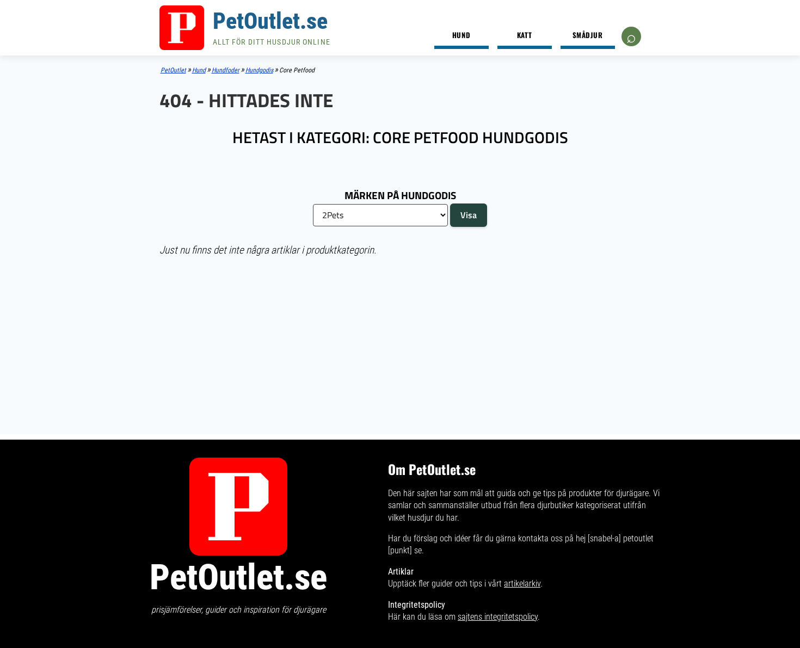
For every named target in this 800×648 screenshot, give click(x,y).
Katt (524, 34)
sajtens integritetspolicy (498, 617)
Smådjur (588, 34)
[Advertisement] (400, 344)
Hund (461, 34)
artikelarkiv (522, 583)
